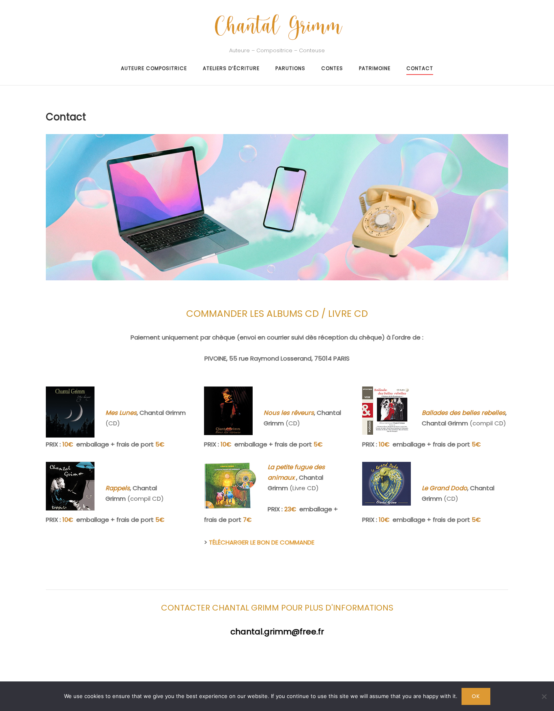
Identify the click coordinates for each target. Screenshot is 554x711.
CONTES (332, 68)
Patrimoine (375, 68)
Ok (476, 696)
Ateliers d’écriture (231, 68)
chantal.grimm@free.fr (277, 631)
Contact (419, 68)
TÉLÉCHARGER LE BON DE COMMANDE (261, 542)
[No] (544, 696)
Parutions (290, 68)
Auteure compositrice (154, 68)
